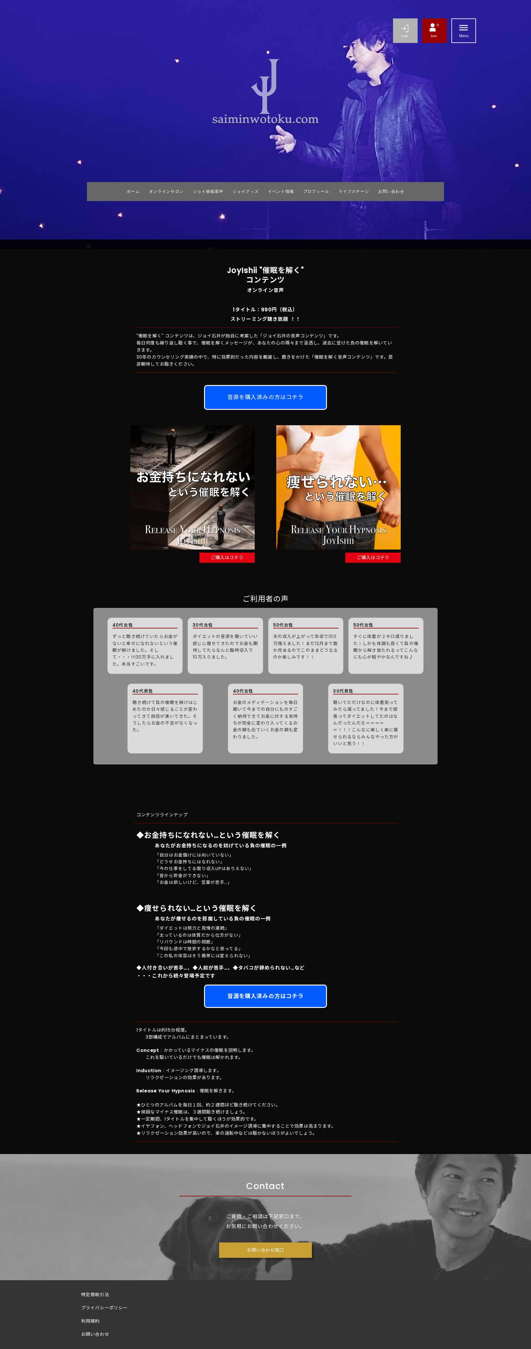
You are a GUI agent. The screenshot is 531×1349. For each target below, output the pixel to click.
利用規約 (90, 1321)
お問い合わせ (95, 1334)
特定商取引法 (95, 1295)
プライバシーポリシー (104, 1308)
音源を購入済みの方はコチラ (265, 397)
